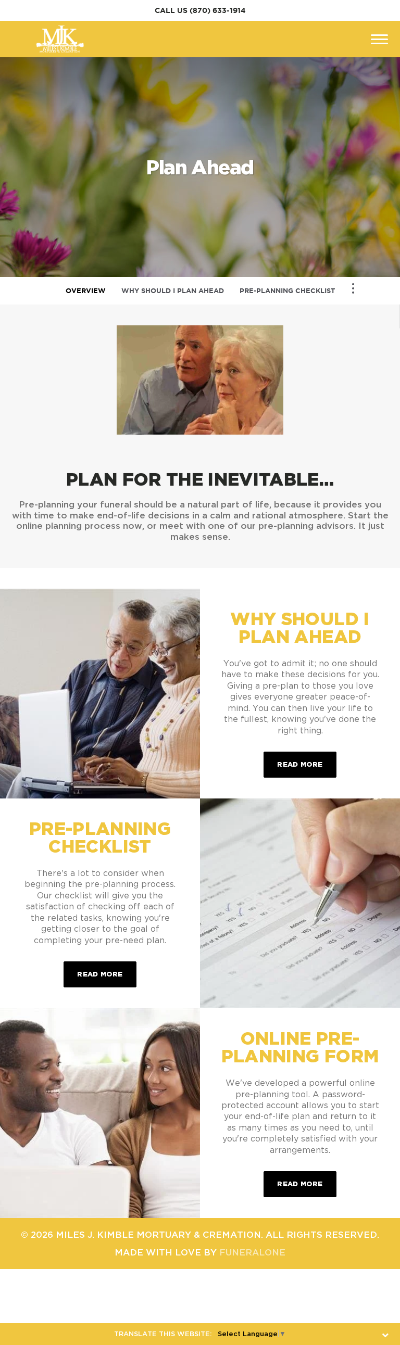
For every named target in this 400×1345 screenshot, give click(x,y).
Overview (86, 291)
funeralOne (252, 1252)
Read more (306, 764)
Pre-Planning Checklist (287, 291)
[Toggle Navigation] (353, 288)
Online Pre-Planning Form (300, 1046)
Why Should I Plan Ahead (172, 291)
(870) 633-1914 (218, 10)
